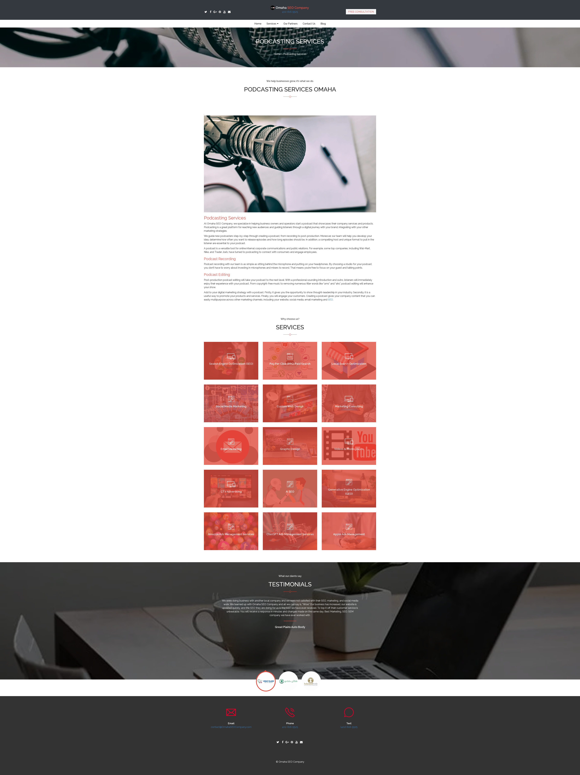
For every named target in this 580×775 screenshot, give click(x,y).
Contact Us (309, 23)
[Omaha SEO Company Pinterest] (220, 12)
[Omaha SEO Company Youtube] (224, 12)
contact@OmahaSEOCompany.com (231, 727)
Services (271, 23)
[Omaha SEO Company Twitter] (206, 12)
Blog (323, 23)
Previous (215, 683)
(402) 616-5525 (349, 727)
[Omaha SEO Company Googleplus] (215, 12)
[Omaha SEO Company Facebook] (210, 12)
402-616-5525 (290, 11)
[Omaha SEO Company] (290, 7)
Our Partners (291, 23)
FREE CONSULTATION (361, 11)
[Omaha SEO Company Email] (229, 12)
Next (365, 683)
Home (257, 23)
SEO (330, 299)
